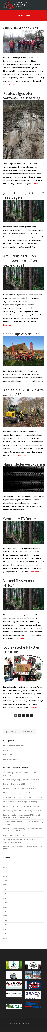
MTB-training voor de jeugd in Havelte (17, 793)
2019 (5, 894)
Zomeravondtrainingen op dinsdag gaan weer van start (23, 797)
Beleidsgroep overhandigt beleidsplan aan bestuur (21, 806)
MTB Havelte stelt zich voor (13, 746)
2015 (5, 911)
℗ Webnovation (31, 1024)
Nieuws (6, 750)
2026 (5, 863)
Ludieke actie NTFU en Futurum (21, 649)
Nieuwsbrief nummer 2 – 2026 (14, 784)
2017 (5, 903)
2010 (5, 934)
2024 (5, 872)
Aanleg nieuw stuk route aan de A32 (23, 392)
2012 (5, 925)
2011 (5, 929)
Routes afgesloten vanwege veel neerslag (21, 95)
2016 (5, 907)
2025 (5, 867)
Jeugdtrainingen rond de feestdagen (23, 195)
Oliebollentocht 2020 (20, 28)
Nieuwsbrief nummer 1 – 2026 (14, 835)
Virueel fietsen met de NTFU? (21, 583)
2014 (5, 916)
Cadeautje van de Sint (21, 333)
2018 (5, 898)
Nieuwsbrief (7, 754)
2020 (5, 889)
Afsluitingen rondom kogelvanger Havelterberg (20, 802)
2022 (5, 880)
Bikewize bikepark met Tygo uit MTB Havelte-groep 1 (22, 788)
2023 (5, 876)
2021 (5, 885)
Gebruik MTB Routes (20, 518)
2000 (5, 938)
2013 (5, 920)
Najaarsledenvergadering (24, 464)
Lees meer (12, 84)
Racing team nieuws (10, 759)
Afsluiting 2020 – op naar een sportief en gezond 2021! (20, 260)
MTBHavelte (20, 1024)
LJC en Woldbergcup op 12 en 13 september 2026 (21, 780)
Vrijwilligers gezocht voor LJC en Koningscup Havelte (22, 811)
